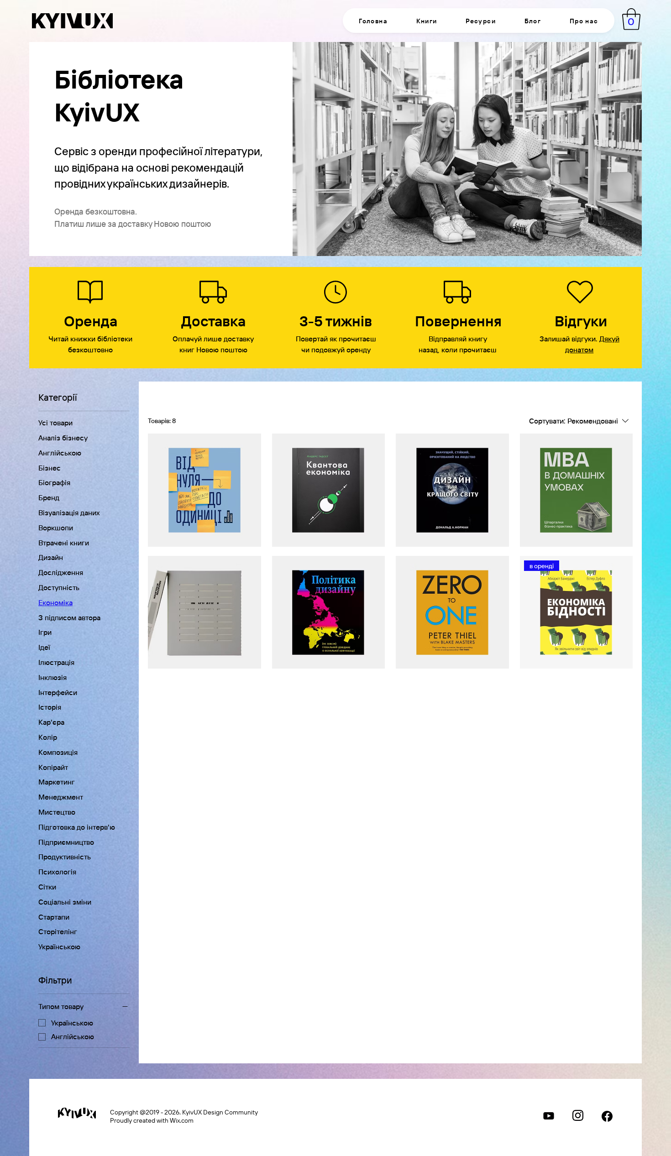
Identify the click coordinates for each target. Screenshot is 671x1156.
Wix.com (182, 1120)
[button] (427, 20)
